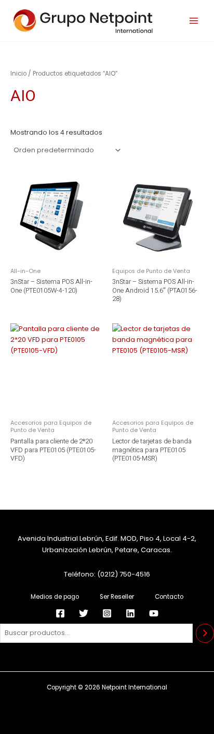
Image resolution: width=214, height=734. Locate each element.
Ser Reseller (117, 597)
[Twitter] (83, 613)
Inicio (18, 73)
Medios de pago (55, 597)
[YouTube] (153, 613)
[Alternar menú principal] (194, 21)
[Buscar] (205, 633)
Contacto (169, 597)
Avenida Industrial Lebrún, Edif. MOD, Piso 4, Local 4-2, (107, 538)
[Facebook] (60, 613)
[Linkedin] (130, 613)
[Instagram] (107, 613)
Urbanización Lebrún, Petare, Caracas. (107, 550)
